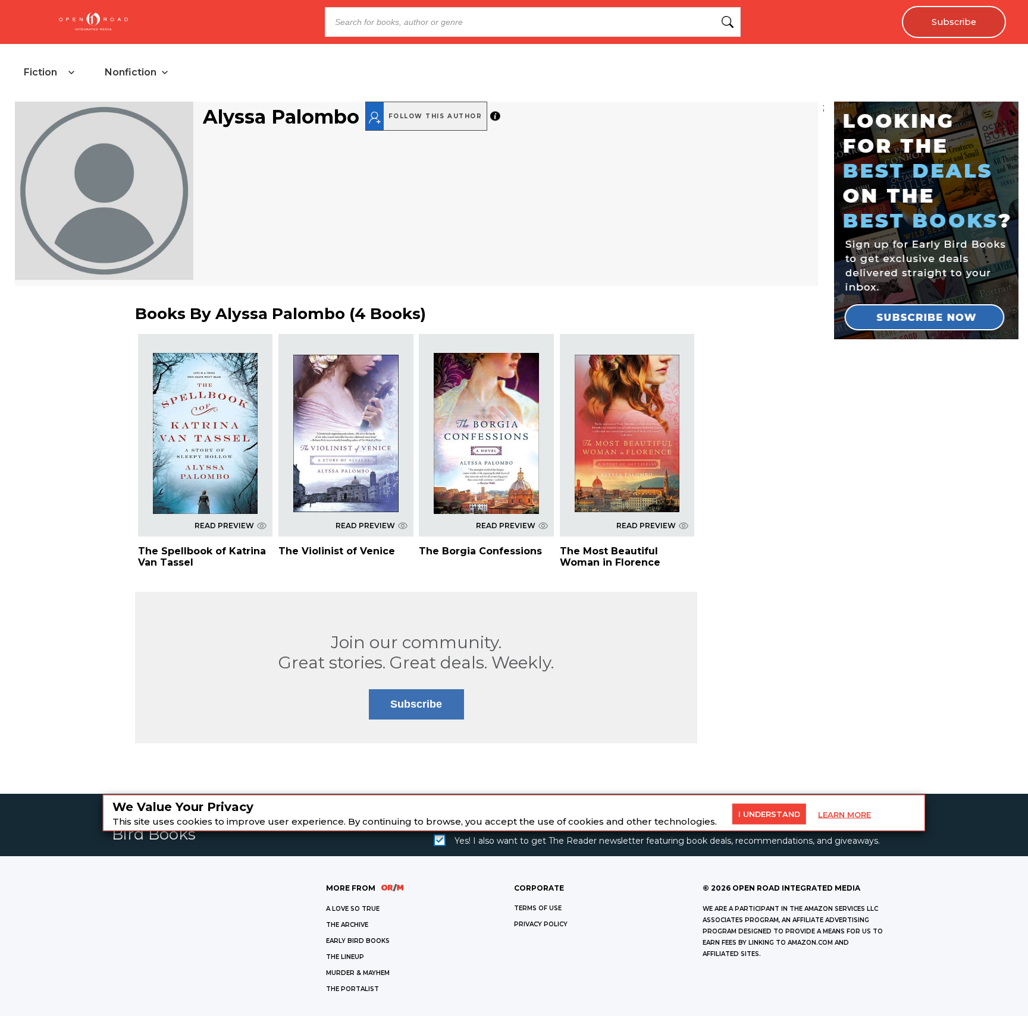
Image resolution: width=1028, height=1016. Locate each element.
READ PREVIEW (224, 525)
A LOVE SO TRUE (353, 909)
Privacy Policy (541, 924)
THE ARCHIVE (347, 925)
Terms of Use (538, 908)
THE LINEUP (345, 957)
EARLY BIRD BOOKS (358, 941)
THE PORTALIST (352, 989)
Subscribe (954, 22)
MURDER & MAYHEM (358, 973)
